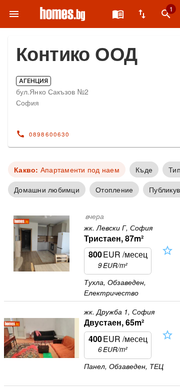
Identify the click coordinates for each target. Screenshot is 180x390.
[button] (167, 259)
